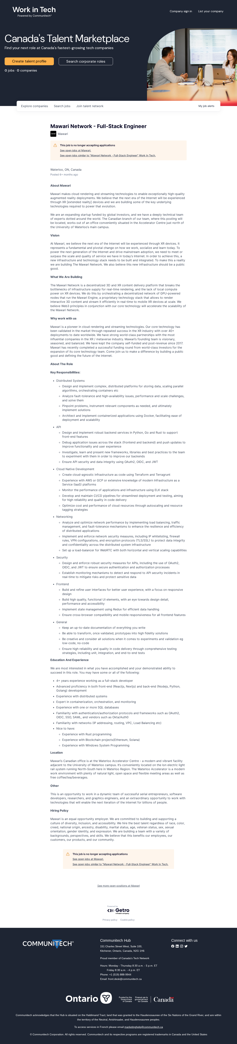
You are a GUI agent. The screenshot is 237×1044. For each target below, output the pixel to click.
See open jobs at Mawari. (75, 150)
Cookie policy (127, 919)
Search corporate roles (85, 61)
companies (34, 106)
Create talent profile (29, 61)
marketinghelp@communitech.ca (143, 1026)
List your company (210, 11)
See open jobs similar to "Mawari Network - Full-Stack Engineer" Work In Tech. (108, 155)
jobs (62, 106)
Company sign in (181, 11)
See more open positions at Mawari (118, 885)
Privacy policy (110, 919)
